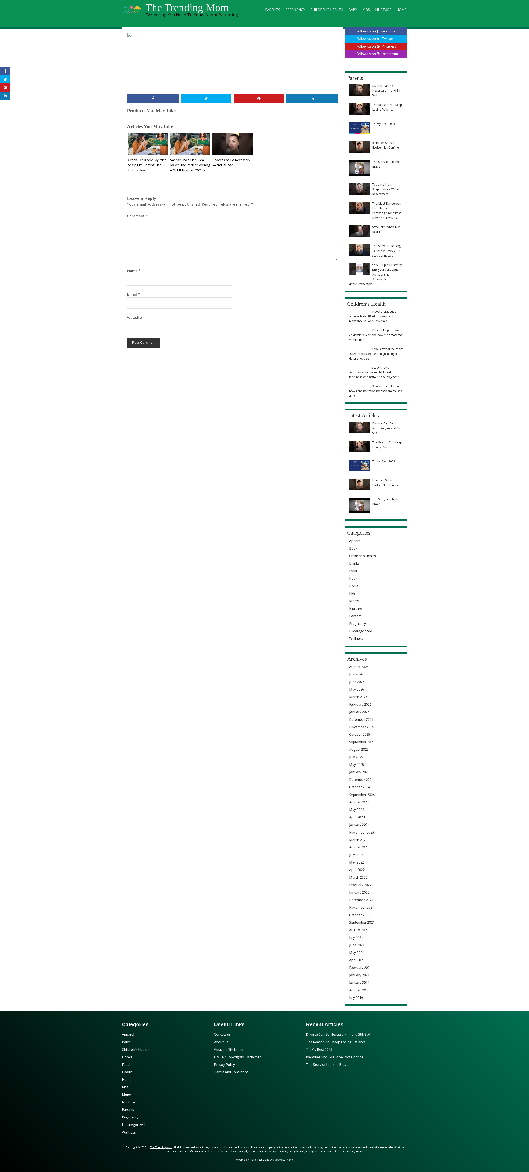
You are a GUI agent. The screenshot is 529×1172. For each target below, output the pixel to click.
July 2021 (356, 937)
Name (134, 270)
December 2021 (361, 900)
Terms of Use (333, 1151)
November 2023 (361, 832)
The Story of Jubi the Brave (327, 1064)
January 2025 (359, 772)
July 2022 (356, 855)
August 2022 (359, 847)
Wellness (356, 638)
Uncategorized (360, 631)
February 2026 (360, 704)
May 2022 (356, 862)
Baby (353, 9)
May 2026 (356, 689)
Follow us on (376, 31)
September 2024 (362, 794)
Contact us (222, 1034)
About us (221, 1042)
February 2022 (360, 885)
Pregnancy (295, 9)
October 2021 (359, 915)
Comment (137, 215)
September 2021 (362, 922)
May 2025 (356, 764)
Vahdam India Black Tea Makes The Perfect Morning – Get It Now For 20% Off (190, 165)
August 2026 (359, 667)
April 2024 (357, 817)
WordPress (255, 1159)
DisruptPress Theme (282, 1159)
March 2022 (358, 877)
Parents (272, 9)
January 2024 (359, 824)
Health (354, 578)
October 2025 (359, 734)
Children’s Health (326, 9)
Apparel (355, 540)
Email (133, 294)
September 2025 (362, 742)
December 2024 (361, 779)
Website (134, 317)
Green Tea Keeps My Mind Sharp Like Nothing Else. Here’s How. (147, 165)
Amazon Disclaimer (229, 1049)
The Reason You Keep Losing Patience (336, 1042)
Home (401, 9)
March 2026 (358, 696)
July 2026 (356, 674)
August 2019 (359, 990)
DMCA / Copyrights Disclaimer (237, 1057)
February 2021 (360, 967)
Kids (366, 9)
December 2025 (361, 719)
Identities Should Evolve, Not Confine (334, 1057)
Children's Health (362, 556)
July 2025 (356, 757)
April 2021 (357, 960)
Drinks (354, 563)
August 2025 (359, 749)
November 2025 (361, 727)
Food (353, 571)
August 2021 (359, 930)
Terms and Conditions (231, 1072)
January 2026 (359, 712)
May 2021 (356, 952)
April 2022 (357, 869)
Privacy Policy (224, 1064)
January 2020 (359, 982)
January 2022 (359, 892)
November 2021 (361, 907)
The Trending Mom (187, 7)
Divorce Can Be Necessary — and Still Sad (338, 1034)
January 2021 (359, 975)
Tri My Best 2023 (319, 1049)
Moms (354, 601)
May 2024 (356, 809)
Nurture (383, 9)
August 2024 (359, 802)
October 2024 (359, 787)
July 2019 (356, 997)
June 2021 (357, 945)
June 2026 (357, 682)
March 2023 (358, 839)
